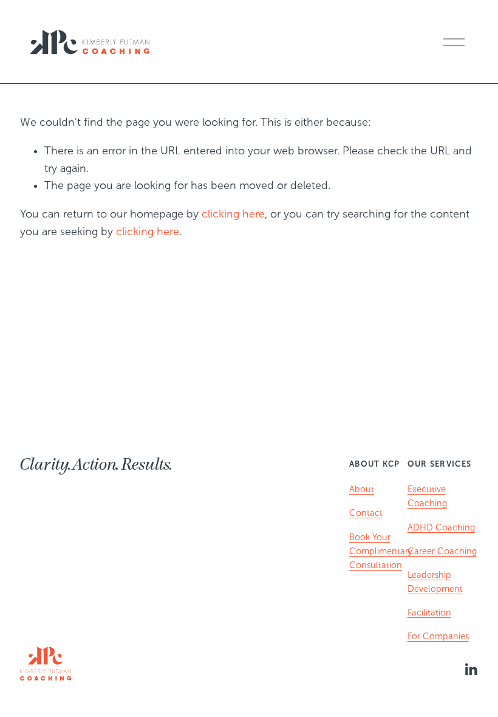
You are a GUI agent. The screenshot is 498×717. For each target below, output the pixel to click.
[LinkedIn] (470, 669)
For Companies (438, 636)
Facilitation (429, 612)
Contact (366, 513)
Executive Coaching (427, 496)
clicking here (233, 214)
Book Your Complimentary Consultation (380, 551)
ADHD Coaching (441, 527)
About (361, 489)
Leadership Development (435, 582)
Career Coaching (442, 551)
